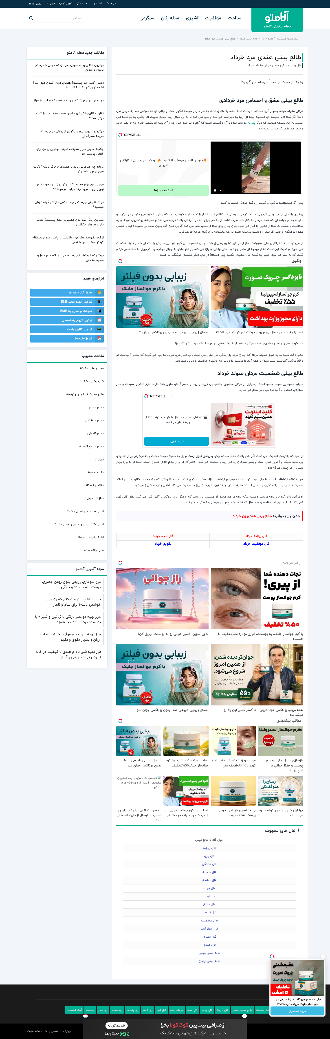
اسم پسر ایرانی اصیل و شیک (85, 511)
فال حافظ (111, 3)
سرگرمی (147, 18)
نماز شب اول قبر (93, 498)
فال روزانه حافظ (94, 550)
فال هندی (209, 945)
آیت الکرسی (74, 1010)
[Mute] (221, 190)
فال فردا (161, 1010)
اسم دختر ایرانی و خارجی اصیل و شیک (78, 524)
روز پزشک (132, 1010)
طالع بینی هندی (248, 39)
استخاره (97, 3)
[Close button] (244, 1016)
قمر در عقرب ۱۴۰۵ (92, 368)
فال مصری (209, 937)
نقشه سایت (34, 1031)
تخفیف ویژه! (163, 190)
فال (263, 39)
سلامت (234, 18)
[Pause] (215, 190)
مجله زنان (170, 18)
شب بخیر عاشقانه (92, 381)
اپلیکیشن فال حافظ (91, 537)
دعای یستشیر (94, 420)
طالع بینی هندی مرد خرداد (265, 57)
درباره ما (50, 3)
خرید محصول (297, 1011)
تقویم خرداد (163, 543)
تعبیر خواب (66, 3)
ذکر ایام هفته (95, 472)
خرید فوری (176, 441)
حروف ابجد (176, 1010)
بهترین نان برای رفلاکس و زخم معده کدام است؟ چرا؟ (69, 100)
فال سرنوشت (209, 929)
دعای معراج (96, 407)
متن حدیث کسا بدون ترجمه (85, 394)
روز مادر (103, 1010)
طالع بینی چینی (209, 953)
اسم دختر (82, 3)
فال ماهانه (209, 872)
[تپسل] (120, 135)
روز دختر (148, 1010)
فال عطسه (209, 880)
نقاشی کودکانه (94, 485)
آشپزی (192, 18)
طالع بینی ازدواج (209, 961)
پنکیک (90, 1010)
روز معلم (117, 1010)
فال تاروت (209, 912)
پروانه (251, 123)
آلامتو (271, 39)
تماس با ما (35, 4)
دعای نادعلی (95, 433)
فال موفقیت (209, 921)
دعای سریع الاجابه (91, 446)
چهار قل (99, 459)
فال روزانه (209, 848)
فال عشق (209, 904)
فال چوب (209, 888)
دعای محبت (263, 1010)
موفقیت (213, 18)
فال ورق (209, 856)
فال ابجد (209, 896)
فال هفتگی (209, 864)
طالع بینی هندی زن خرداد (252, 516)
